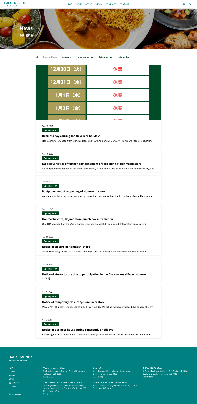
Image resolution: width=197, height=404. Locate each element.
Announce (66, 57)
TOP (11, 368)
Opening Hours (50, 57)
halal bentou (123, 57)
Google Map (98, 377)
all (37, 57)
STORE (12, 375)
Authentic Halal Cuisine (13, 6)
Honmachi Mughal (85, 57)
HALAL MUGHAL (15, 3)
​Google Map (48, 377)
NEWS (11, 379)
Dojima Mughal (105, 57)
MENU (12, 371)
